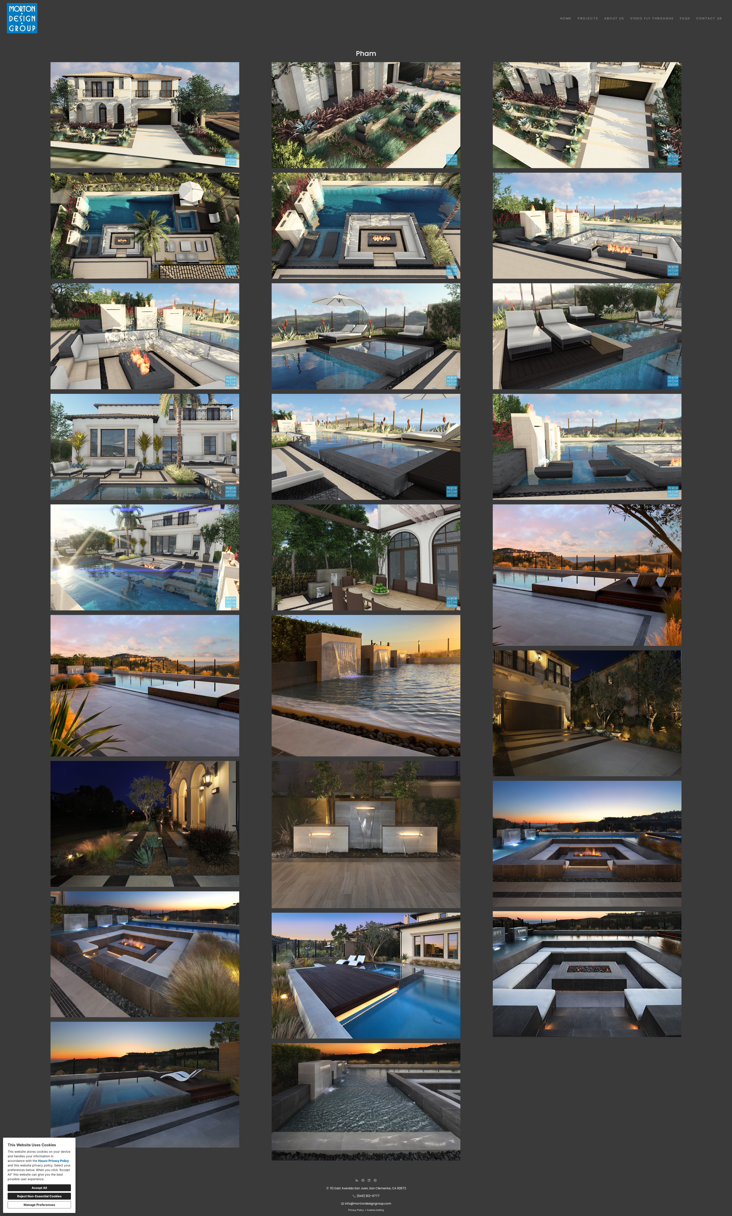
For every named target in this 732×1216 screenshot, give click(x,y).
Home (566, 18)
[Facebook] (362, 1180)
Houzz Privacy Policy (53, 1161)
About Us (614, 18)
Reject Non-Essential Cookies (39, 1196)
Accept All (39, 1188)
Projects (588, 18)
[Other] (375, 1180)
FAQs (685, 18)
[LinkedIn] (369, 1180)
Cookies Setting (375, 1210)
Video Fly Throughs (652, 18)
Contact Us (709, 18)
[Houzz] (356, 1180)
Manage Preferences (39, 1205)
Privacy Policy (356, 1210)
